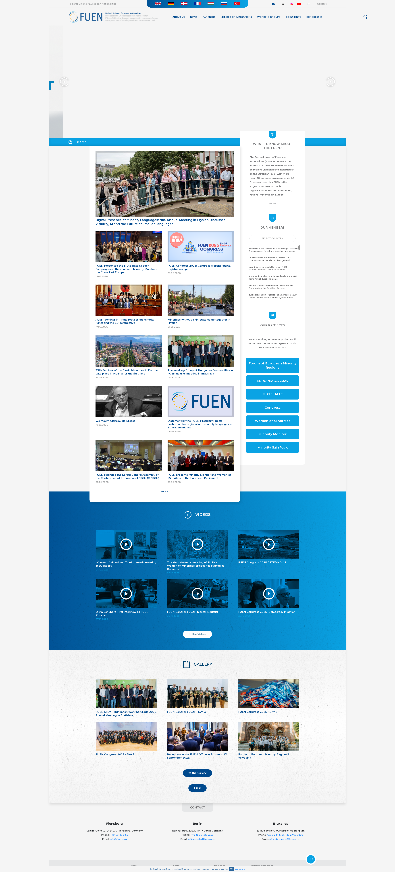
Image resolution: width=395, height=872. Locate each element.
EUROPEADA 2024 (272, 381)
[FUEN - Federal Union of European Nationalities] (113, 16)
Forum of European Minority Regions (273, 365)
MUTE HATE (272, 394)
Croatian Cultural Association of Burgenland (270, 259)
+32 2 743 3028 (294, 834)
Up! (311, 859)
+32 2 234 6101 (275, 834)
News (194, 16)
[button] (272, 238)
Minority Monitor (272, 434)
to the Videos (197, 634)
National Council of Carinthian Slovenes (268, 268)
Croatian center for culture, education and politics (273, 249)
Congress (273, 407)
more (164, 491)
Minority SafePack (272, 447)
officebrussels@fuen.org (284, 839)
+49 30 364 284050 (202, 834)
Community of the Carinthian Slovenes (271, 286)
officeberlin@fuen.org (201, 839)
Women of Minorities (272, 421)
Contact (321, 3)
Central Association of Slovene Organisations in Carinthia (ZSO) (273, 297)
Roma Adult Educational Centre (273, 277)
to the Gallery (197, 772)
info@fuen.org (118, 839)
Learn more (240, 869)
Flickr (197, 787)
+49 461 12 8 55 (119, 834)
